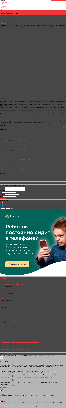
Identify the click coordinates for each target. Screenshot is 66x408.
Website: (1, 196)
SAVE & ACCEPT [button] (3, 407)
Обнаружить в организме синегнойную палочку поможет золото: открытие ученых (16, 349)
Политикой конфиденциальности (38, 355)
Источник (64, 127)
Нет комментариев (3, 23)
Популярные (4, 277)
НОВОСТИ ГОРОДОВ (9, 12)
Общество (4, 3)
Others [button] (1, 403)
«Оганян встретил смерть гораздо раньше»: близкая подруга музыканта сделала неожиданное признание (20, 327)
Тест (3, 291)
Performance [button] (2, 393)
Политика (4, 6)
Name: (1, 192)
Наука (3, 7)
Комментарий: (2, 190)
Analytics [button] (1, 396)
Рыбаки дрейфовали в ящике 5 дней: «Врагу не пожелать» (12, 320)
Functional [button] (1, 389)
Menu (1, 9)
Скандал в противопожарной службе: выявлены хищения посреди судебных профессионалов (18, 298)
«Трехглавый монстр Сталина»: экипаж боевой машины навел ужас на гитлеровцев (16, 284)
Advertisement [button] (2, 400)
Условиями (31, 355)
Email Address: (2, 194)
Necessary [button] (1, 367)
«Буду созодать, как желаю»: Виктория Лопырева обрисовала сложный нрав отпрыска (16, 312)
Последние (4, 278)
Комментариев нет (5, 140)
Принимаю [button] (52, 355)
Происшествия (5, 2)
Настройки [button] (47, 355)
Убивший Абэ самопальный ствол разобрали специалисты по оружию (14, 305)
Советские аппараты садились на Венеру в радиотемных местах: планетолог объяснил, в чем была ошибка (20, 342)
